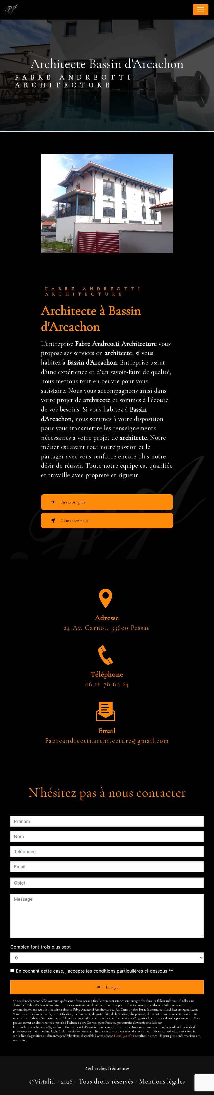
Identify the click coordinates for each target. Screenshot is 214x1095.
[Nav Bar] (200, 9)
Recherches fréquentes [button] (107, 1068)
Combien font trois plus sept (40, 947)
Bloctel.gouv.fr (123, 1036)
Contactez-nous (74, 520)
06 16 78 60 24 (107, 684)
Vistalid (44, 1081)
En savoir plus (72, 502)
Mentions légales (162, 1081)
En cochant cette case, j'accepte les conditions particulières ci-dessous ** (94, 971)
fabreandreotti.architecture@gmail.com (107, 741)
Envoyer (113, 987)
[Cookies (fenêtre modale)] (1, 1091)
